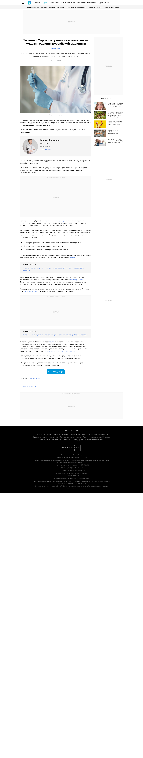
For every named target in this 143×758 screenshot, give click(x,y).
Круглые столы (80, 7)
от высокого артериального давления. (59, 351)
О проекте (38, 434)
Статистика (67, 440)
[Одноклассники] (71, 430)
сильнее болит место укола (57, 221)
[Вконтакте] (66, 430)
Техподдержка (78, 440)
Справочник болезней (111, 7)
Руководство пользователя (94, 440)
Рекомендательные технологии (50, 440)
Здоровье (45, 3)
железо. (73, 257)
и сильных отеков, (32, 291)
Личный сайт (45, 149)
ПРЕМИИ (99, 7)
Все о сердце (81, 3)
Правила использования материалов (45, 437)
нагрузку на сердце (77, 280)
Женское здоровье (32, 7)
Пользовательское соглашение (70, 437)
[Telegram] (77, 430)
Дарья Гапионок (35, 378)
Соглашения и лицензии (52, 434)
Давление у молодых (48, 7)
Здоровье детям (103, 3)
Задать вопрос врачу (78, 434)
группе (51, 342)
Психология (70, 7)
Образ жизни (54, 3)
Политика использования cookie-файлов (96, 437)
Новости (37, 3)
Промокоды (91, 7)
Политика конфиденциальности (97, 434)
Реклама (65, 434)
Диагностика (91, 3)
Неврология (60, 7)
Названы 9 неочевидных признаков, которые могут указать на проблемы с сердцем (55, 335)
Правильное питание (68, 3)
